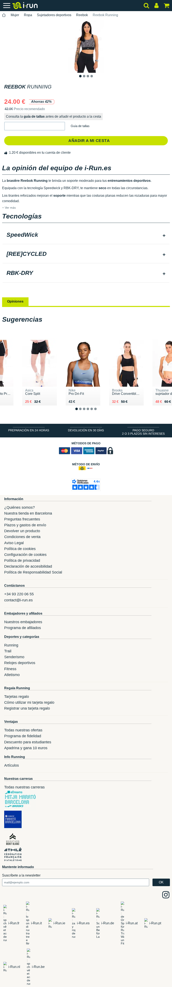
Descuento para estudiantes (27, 742)
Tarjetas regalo (16, 696)
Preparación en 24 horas (28, 430)
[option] (86, 46)
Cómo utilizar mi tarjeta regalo (29, 702)
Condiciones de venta (22, 537)
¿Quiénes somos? (19, 507)
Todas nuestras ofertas (23, 730)
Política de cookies (20, 549)
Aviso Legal (14, 543)
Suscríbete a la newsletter (21, 875)
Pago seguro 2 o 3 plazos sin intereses (143, 432)
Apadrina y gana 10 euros (25, 748)
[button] (34, 126)
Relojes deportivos (19, 663)
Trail (7, 651)
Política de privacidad (22, 560)
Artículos (11, 765)
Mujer (15, 15)
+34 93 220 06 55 (19, 594)
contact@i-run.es (18, 600)
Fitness (10, 669)
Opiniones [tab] (15, 301)
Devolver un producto (22, 531)
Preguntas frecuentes (22, 519)
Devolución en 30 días (86, 430)
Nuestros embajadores (23, 622)
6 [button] (99, 412)
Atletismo (12, 675)
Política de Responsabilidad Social (33, 572)
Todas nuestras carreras (24, 787)
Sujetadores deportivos (54, 15)
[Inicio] (4, 15)
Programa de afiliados (22, 628)
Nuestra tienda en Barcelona (28, 513)
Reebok (82, 15)
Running (11, 645)
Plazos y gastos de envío (25, 525)
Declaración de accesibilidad (28, 566)
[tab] (86, 235)
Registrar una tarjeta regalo (27, 708)
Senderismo (14, 657)
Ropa (28, 15)
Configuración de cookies (25, 555)
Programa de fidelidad (22, 736)
